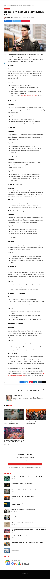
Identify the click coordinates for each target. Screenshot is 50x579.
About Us (27, 576)
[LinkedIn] (5, 63)
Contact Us (10, 576)
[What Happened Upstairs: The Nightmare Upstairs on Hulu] (14, 414)
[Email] (5, 70)
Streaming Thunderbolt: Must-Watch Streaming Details (35, 422)
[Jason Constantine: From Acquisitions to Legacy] (7, 537)
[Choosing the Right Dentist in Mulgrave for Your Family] (7, 517)
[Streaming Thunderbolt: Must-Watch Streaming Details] (36, 414)
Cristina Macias (10, 17)
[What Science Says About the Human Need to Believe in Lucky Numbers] (7, 478)
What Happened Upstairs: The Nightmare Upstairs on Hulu (11, 422)
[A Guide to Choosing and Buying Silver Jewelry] (7, 524)
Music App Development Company (29, 95)
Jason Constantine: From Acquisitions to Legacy (22, 535)
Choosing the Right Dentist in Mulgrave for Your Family (23, 516)
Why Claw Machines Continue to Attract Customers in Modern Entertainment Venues (14, 442)
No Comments (25, 17)
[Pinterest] (5, 67)
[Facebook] (5, 57)
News (8, 5)
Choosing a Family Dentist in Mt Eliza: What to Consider (23, 509)
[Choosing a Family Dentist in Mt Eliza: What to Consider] (7, 511)
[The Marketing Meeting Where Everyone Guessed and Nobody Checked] (7, 544)
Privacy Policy (33, 467)
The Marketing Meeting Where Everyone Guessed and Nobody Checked (27, 542)
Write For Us (15, 576)
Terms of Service (33, 576)
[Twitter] (5, 60)
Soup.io (5, 5)
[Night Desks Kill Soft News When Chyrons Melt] (7, 485)
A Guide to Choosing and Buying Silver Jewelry (22, 522)
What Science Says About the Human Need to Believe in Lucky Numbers (27, 476)
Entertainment (12, 5)
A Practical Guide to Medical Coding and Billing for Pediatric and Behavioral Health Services (28, 549)
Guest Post (22, 576)
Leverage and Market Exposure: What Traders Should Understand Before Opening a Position (27, 503)
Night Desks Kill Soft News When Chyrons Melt (21, 483)
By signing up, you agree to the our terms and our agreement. (26, 467)
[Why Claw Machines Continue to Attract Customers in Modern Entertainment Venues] (14, 433)
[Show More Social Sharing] (31, 21)
